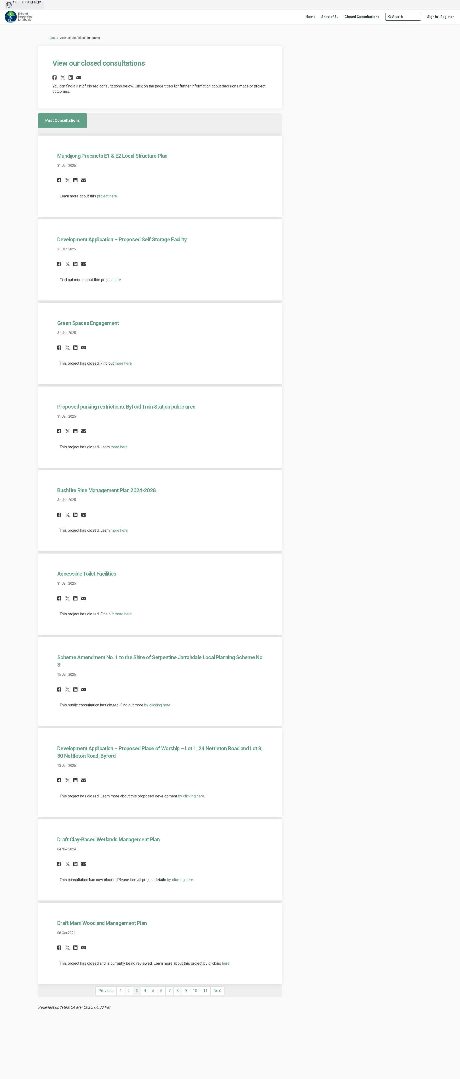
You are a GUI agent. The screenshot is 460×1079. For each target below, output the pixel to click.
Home (52, 38)
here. (118, 279)
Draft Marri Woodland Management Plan (102, 923)
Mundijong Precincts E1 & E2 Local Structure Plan (112, 156)
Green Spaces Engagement (88, 323)
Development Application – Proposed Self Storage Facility (122, 239)
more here (123, 614)
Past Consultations (62, 120)
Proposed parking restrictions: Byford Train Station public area (126, 407)
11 (205, 990)
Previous (106, 990)
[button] (55, 77)
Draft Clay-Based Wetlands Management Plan (108, 839)
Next (217, 990)
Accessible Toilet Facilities (86, 574)
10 (195, 990)
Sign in (432, 17)
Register (447, 17)
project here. (107, 196)
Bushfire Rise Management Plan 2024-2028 (106, 490)
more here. (123, 363)
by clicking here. (157, 705)
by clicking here (180, 879)
